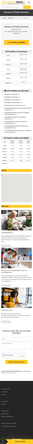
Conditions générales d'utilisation (9, 426)
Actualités (3, 404)
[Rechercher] (26, 7)
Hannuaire (3, 436)
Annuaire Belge (10, 436)
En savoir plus (6, 246)
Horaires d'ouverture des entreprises (19, 437)
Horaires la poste (5, 389)
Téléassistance (7, 232)
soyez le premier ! (11, 373)
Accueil (4, 18)
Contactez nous (4, 411)
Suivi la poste (4, 391)
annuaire (25, 436)
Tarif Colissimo (4, 401)
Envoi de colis (6, 310)
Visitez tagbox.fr (19, 436)
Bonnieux (11, 18)
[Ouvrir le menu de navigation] (29, 2)
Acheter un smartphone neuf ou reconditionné (14, 271)
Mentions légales (5, 414)
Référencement (23, 438)
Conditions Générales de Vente (8, 423)
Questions (3, 394)
